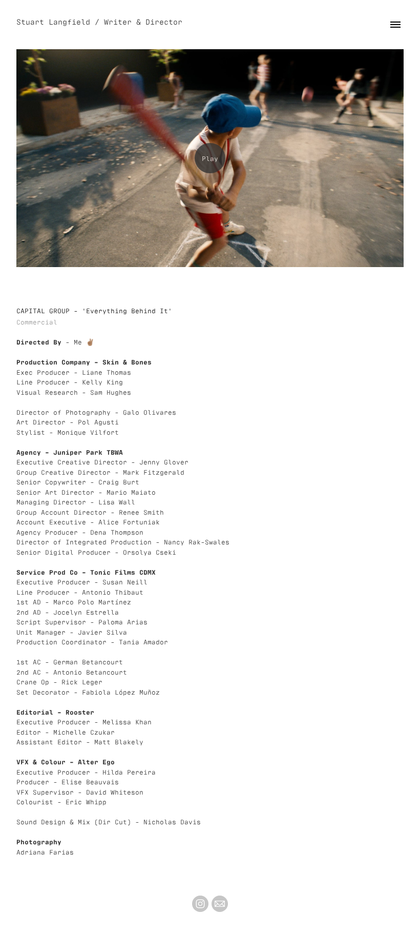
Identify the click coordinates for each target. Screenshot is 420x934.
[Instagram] (200, 904)
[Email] (220, 904)
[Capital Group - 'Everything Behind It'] (210, 158)
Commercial (36, 321)
